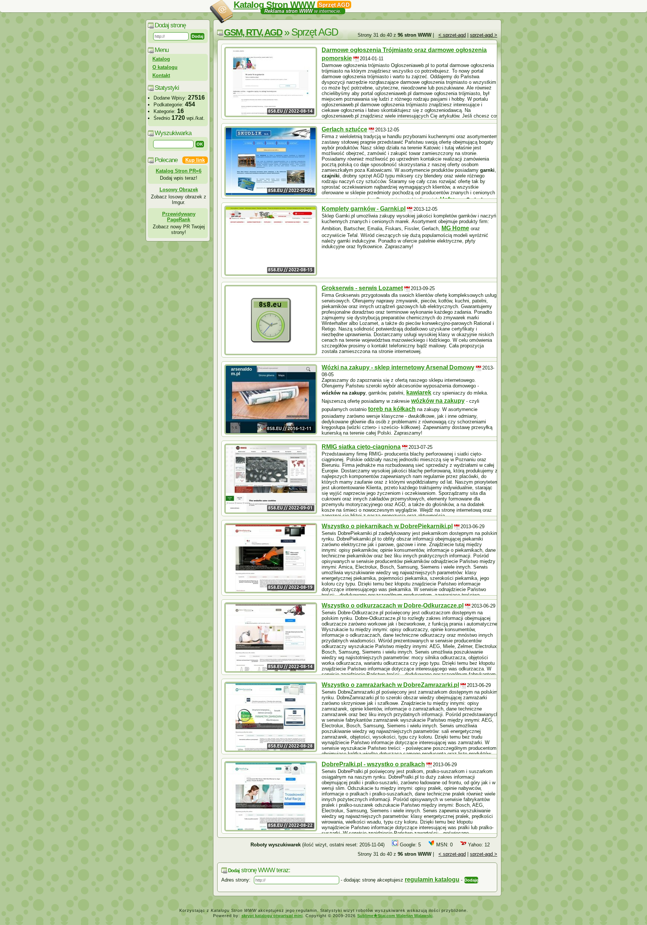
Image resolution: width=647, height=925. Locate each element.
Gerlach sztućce (344, 129)
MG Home (455, 228)
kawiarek (418, 392)
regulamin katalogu (432, 879)
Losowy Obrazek (179, 189)
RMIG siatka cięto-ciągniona (361, 447)
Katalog (161, 59)
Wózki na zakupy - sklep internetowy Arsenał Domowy (398, 367)
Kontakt (161, 75)
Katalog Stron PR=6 (178, 171)
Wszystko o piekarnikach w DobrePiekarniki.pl (387, 526)
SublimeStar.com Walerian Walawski (394, 915)
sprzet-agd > (483, 35)
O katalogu (164, 67)
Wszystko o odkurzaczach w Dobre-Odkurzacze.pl (393, 605)
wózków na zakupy (438, 401)
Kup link (195, 160)
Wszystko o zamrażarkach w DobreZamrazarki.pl (390, 685)
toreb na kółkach (392, 409)
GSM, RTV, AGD (253, 32)
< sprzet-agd (452, 35)
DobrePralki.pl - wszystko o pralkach (373, 764)
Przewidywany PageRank (178, 216)
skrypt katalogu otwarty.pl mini (272, 915)
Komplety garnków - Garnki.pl (363, 209)
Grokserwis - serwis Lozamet (362, 288)
